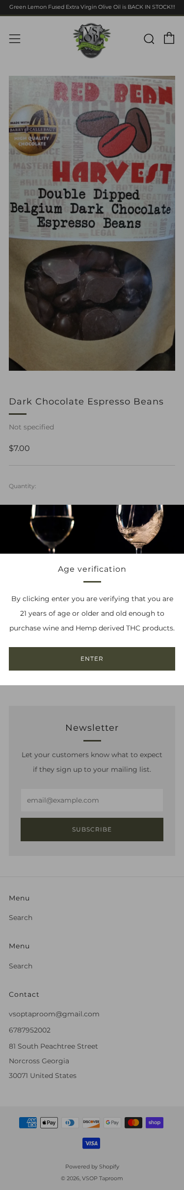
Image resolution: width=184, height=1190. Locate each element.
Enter (92, 658)
